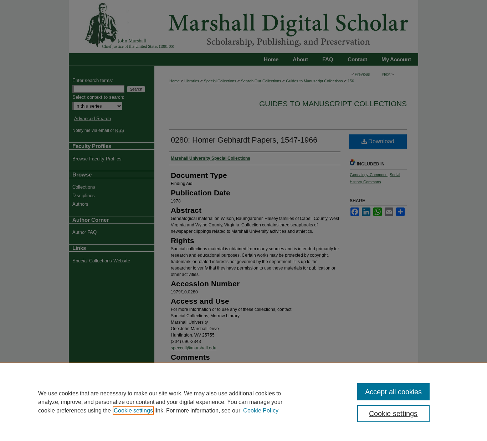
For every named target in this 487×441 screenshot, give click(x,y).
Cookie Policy (260, 410)
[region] (243, 402)
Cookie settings (133, 410)
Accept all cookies (393, 392)
